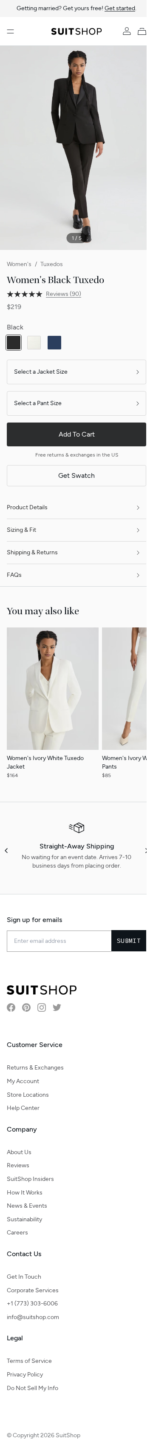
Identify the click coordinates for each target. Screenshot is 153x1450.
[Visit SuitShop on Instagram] (41, 1007)
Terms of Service (29, 1361)
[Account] (120, 31)
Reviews (18, 1165)
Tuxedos (51, 264)
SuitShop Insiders (30, 1179)
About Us (19, 1152)
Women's (19, 264)
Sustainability (24, 1219)
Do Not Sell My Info (32, 1388)
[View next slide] (140, 850)
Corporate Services (33, 1290)
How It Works (24, 1192)
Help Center (23, 1108)
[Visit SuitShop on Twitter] (57, 1007)
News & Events (27, 1205)
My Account (23, 1081)
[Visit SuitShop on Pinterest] (26, 1007)
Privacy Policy (25, 1374)
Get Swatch (73, 475)
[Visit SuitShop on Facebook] (11, 1007)
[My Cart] (137, 31)
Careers (17, 1232)
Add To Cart (73, 434)
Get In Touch (24, 1276)
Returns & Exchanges (35, 1067)
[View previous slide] (7, 850)
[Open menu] (10, 31)
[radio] (13, 342)
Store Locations (28, 1094)
